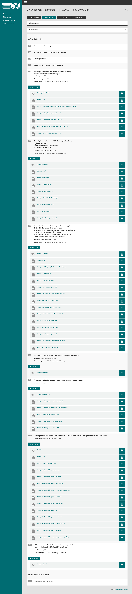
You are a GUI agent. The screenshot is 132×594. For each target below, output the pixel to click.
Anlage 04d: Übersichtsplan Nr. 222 (48, 347)
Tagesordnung (49, 17)
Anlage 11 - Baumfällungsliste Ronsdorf (49, 530)
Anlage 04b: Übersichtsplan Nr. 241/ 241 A (50, 314)
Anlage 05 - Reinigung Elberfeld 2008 (48, 428)
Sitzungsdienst (122, 589)
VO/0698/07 (35, 158)
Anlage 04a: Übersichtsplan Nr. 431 (48, 300)
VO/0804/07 (35, 558)
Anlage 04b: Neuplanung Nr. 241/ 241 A (49, 307)
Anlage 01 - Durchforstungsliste (46, 463)
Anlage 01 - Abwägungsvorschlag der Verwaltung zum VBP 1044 (56, 106)
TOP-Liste (64, 17)
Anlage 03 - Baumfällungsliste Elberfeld (49, 476)
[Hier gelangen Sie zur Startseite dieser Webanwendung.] (11, 6)
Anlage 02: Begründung (44, 273)
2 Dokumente (33, 30)
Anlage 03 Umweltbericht (45, 191)
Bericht (39, 450)
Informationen (34, 17)
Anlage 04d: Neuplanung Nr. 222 (47, 334)
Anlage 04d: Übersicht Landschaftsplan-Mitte (51, 340)
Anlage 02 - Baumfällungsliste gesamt (48, 470)
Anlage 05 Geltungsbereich (45, 204)
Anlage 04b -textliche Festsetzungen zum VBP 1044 (52, 126)
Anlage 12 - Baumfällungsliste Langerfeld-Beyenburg (53, 537)
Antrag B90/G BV (42, 564)
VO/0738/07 (35, 444)
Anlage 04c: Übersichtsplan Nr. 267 (47, 327)
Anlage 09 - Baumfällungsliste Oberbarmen (50, 517)
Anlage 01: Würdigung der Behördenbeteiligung (51, 267)
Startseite (8, 14)
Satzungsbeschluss (43, 93)
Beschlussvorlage (42, 164)
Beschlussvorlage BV (43, 394)
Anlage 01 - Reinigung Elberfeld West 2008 (50, 401)
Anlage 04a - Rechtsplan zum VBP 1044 (49, 133)
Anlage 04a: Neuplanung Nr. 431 (47, 287)
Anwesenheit (79, 17)
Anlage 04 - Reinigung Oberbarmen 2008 (49, 421)
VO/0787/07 (35, 366)
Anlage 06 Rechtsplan (43, 211)
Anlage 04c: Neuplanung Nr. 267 (47, 320)
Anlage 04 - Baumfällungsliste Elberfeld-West (51, 483)
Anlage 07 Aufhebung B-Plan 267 (47, 218)
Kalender (8, 17)
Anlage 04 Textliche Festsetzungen (47, 198)
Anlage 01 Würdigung (43, 178)
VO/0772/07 (35, 248)
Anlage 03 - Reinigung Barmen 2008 (48, 414)
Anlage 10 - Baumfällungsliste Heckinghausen (51, 523)
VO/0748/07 (35, 87)
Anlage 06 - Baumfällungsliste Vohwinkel (49, 497)
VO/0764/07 (35, 388)
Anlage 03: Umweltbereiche (45, 280)
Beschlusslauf (41, 99)
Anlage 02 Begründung (44, 184)
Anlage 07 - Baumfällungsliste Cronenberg (50, 503)
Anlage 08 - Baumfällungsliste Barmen (48, 510)
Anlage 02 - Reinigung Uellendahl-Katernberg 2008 (52, 407)
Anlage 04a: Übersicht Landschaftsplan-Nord (51, 294)
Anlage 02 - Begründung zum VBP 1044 (49, 113)
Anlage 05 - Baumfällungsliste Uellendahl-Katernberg (53, 490)
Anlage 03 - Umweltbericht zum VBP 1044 (49, 119)
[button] (11, 20)
